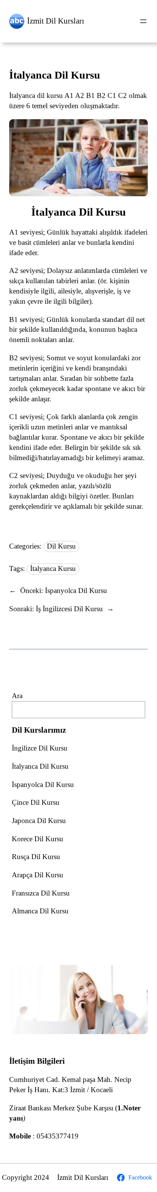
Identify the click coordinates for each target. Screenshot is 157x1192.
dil (130, 319)
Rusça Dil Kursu (36, 857)
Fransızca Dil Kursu (41, 893)
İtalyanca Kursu (53, 568)
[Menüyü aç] (143, 21)
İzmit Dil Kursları (55, 20)
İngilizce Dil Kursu (39, 748)
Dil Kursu (61, 546)
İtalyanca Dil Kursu (54, 75)
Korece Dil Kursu (37, 839)
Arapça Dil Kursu (37, 875)
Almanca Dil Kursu (40, 911)
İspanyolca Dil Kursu (43, 784)
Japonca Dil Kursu (39, 821)
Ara (17, 696)
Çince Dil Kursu (35, 802)
